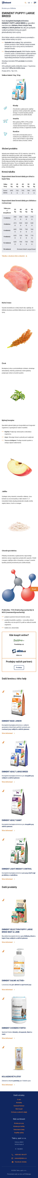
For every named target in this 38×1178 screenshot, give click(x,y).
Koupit (34, 589)
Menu (34, 2)
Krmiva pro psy (19, 1123)
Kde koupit (19, 1109)
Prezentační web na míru (14, 1174)
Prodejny (19, 667)
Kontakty (19, 1102)
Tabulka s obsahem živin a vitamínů (13, 256)
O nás (19, 1099)
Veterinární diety (19, 1129)
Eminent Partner (19, 1106)
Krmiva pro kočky (19, 1126)
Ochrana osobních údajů (19, 1112)
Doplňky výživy (19, 1132)
